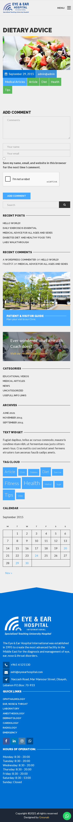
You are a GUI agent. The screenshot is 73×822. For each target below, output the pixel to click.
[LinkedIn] (14, 741)
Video (20, 496)
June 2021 (9, 413)
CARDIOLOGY (11, 723)
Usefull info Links (14, 395)
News (6, 385)
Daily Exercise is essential (20, 228)
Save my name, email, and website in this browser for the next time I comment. (34, 165)
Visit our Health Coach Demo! (28, 353)
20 (65, 548)
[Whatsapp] (30, 741)
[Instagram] (22, 741)
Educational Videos (16, 376)
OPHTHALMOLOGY (14, 699)
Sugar (58, 484)
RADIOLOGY (10, 727)
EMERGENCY (10, 732)
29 (17, 563)
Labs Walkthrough (16, 242)
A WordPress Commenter (19, 259)
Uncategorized (13, 390)
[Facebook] (6, 741)
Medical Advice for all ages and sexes (28, 232)
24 (36, 555)
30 (27, 563)
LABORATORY (11, 708)
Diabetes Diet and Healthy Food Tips (27, 237)
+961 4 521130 (20, 664)
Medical (48, 484)
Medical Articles (14, 381)
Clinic (22, 472)
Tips (9, 495)
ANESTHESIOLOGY (14, 713)
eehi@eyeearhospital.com (27, 672)
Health (32, 483)
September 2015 (13, 422)
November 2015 (12, 417)
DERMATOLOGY (12, 718)
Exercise (57, 472)
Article (10, 472)
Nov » (8, 573)
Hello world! (11, 223)
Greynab (44, 817)
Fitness (12, 483)
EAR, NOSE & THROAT (15, 704)
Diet (45, 472)
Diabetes (33, 472)
